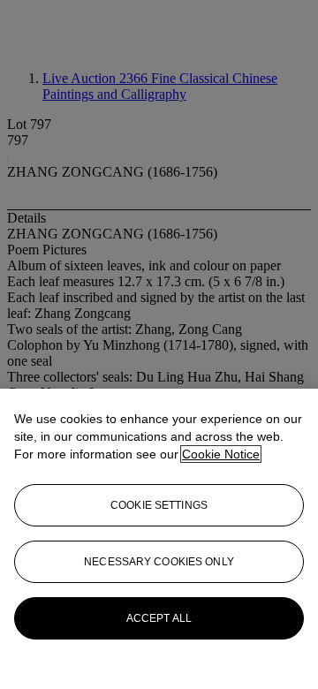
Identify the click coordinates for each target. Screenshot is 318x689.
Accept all (159, 618)
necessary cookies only (159, 562)
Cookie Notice (221, 454)
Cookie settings (159, 505)
